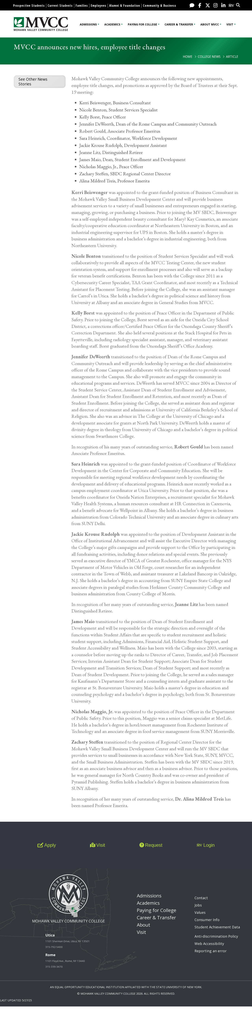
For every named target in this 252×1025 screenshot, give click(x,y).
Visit (229, 24)
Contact (201, 897)
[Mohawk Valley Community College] (41, 24)
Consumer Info (207, 919)
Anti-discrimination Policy (216, 936)
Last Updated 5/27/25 (16, 1000)
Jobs (198, 905)
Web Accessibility (209, 943)
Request (153, 845)
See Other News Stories (33, 82)
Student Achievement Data (217, 927)
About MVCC (209, 24)
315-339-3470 (54, 966)
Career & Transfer (179, 24)
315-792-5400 (54, 947)
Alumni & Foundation (124, 5)
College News (209, 56)
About (143, 924)
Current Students (60, 5)
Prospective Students (29, 5)
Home (187, 56)
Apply (50, 845)
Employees (98, 5)
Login (209, 845)
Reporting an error (211, 950)
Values (200, 912)
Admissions (88, 24)
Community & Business (159, 5)
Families (82, 5)
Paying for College (142, 24)
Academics (112, 24)
